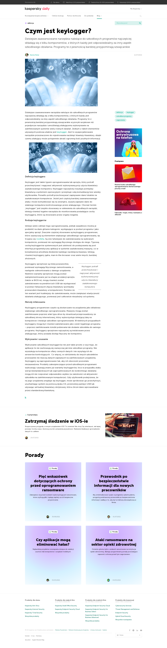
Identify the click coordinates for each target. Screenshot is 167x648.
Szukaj (140, 23)
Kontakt (27, 636)
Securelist (27, 640)
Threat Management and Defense (127, 609)
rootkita (40, 239)
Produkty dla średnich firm (95, 600)
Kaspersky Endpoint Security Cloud (67, 609)
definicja (30, 23)
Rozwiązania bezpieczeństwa (35, 16)
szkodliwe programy (123, 116)
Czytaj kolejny (32, 415)
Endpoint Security (121, 613)
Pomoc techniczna (74, 16)
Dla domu (56, 2)
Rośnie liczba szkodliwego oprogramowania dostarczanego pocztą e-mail (127, 187)
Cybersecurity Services (123, 606)
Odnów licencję (58, 16)
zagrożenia (120, 120)
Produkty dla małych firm (65, 600)
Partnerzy (39, 636)
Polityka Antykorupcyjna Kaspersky (79, 630)
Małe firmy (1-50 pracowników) (75, 2)
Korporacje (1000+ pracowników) (130, 2)
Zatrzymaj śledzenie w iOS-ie (56, 421)
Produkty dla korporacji (124, 600)
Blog (98, 16)
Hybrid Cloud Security (123, 616)
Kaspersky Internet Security (34, 609)
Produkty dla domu (32, 600)
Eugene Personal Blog (38, 640)
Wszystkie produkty (32, 616)
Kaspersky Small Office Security (66, 606)
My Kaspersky (135, 9)
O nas (33, 636)
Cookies (104, 630)
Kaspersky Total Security (33, 613)
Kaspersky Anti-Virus (32, 606)
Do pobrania (88, 16)
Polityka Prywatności (61, 630)
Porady (54, 468)
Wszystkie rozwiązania (123, 619)
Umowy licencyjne (95, 630)
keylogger (62, 132)
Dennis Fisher (34, 55)
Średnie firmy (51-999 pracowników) (102, 2)
